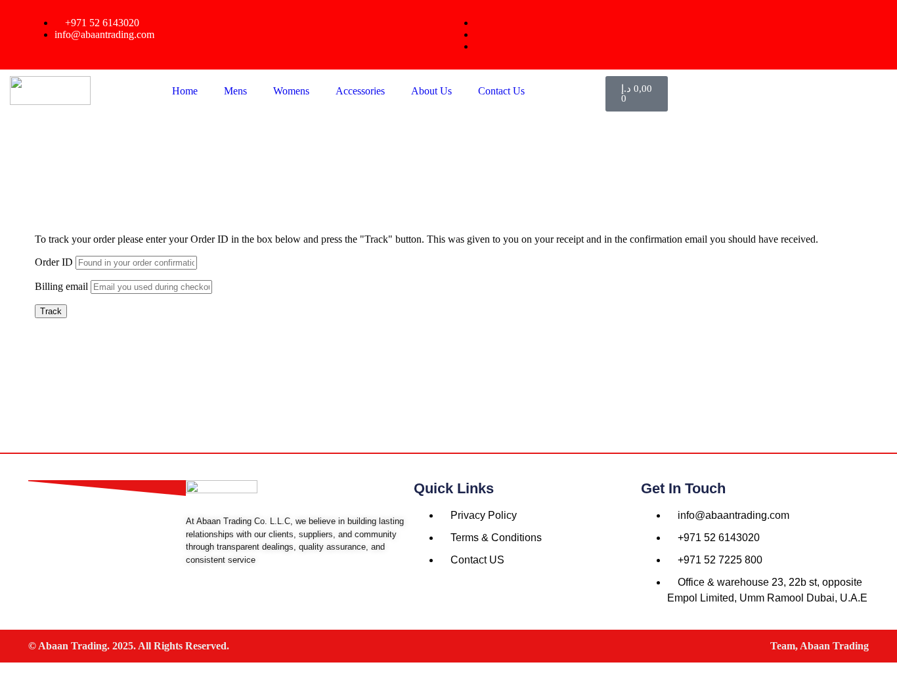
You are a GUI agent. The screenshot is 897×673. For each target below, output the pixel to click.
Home (185, 90)
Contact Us (501, 90)
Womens (291, 90)
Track (51, 311)
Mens (235, 90)
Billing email (61, 286)
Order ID (54, 262)
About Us (431, 90)
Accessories (360, 90)
